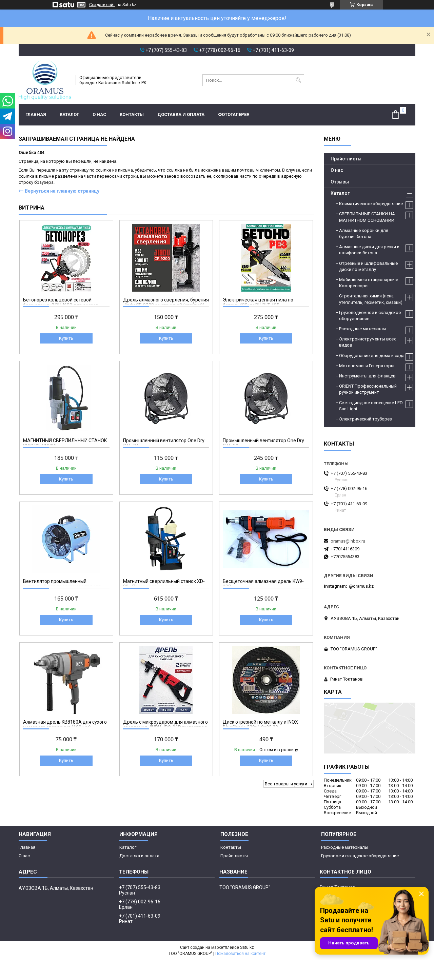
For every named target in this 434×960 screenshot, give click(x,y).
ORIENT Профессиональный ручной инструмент (368, 389)
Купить (66, 338)
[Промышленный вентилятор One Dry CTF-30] (266, 398)
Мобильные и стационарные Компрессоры (368, 282)
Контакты (132, 114)
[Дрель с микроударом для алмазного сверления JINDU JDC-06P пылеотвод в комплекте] (166, 680)
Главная (35, 114)
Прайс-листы (346, 158)
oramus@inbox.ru (348, 541)
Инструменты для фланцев (367, 375)
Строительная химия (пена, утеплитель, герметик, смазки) (370, 299)
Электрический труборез (365, 419)
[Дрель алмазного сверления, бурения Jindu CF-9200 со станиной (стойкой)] (166, 258)
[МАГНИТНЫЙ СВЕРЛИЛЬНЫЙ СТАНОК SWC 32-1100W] (66, 398)
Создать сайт (102, 4)
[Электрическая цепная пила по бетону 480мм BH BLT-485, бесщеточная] (266, 258)
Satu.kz (247, 947)
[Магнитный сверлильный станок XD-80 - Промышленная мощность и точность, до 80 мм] (166, 539)
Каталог (69, 114)
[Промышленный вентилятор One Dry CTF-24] (166, 398)
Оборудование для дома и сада (372, 355)
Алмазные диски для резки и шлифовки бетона (369, 249)
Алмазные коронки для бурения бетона (363, 233)
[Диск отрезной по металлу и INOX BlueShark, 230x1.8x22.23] (266, 680)
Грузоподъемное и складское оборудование (370, 315)
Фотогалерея (234, 114)
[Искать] (298, 80)
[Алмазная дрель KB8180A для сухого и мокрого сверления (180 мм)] (66, 680)
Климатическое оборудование (371, 203)
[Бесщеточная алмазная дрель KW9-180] (266, 539)
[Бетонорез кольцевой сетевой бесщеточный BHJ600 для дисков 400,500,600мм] (66, 258)
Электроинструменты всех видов (367, 342)
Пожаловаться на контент (240, 953)
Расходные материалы (362, 328)
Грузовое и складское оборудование (360, 855)
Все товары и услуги (286, 783)
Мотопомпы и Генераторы (366, 365)
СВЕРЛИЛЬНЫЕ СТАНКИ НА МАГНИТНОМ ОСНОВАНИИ (367, 216)
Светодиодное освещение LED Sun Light (371, 405)
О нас (99, 114)
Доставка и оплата (180, 114)
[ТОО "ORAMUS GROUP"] (45, 80)
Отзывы (340, 181)
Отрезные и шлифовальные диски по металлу (368, 266)
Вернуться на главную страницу (62, 191)
